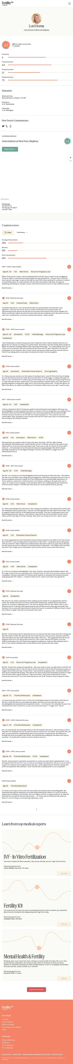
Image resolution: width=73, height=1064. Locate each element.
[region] (36, 178)
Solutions (5, 1043)
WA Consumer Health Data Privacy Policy (37, 1054)
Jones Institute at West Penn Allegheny (36, 30)
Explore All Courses (36, 989)
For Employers (7, 1045)
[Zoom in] (70, 157)
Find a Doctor (7, 1022)
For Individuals (7, 1048)
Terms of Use (6, 1054)
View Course (64, 873)
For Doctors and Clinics (11, 1027)
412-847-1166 (7, 209)
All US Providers (57, 1054)
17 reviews (16, 46)
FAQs (4, 1030)
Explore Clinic (9, 149)
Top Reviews (21, 232)
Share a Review (8, 1025)
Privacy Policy (17, 1054)
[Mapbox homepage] (5, 199)
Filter (9, 232)
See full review (6, 288)
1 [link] (36, 809)
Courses (5, 1019)
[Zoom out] (70, 160)
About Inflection (8, 1040)
